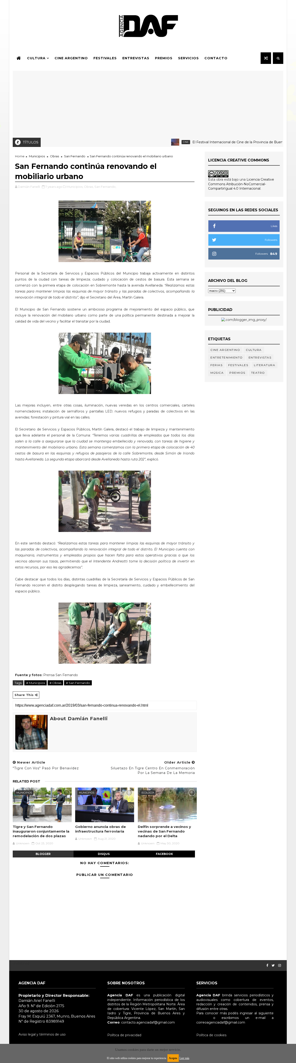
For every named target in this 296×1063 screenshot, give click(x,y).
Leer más (184, 1058)
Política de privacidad (124, 1035)
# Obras (55, 683)
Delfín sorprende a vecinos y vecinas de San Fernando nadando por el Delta (164, 831)
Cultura (36, 58)
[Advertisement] (148, 103)
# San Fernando (78, 683)
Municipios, (75, 186)
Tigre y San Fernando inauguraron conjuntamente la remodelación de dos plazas (41, 831)
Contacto (216, 58)
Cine (170, 141)
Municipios (37, 156)
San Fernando (74, 156)
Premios (164, 58)
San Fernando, (105, 186)
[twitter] (273, 965)
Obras (54, 156)
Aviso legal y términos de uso (42, 1034)
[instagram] (279, 965)
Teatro (258, 372)
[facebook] (267, 965)
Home (20, 156)
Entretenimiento (226, 357)
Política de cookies (211, 1035)
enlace (201, 1018)
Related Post (26, 781)
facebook (164, 854)
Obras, (89, 186)
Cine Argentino (71, 58)
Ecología (148, 792)
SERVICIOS (188, 58)
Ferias (216, 365)
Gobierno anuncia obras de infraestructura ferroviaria (100, 828)
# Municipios (35, 683)
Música (217, 372)
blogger (43, 854)
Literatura (264, 365)
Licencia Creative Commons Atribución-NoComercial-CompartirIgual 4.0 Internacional (241, 184)
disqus (104, 854)
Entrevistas (135, 58)
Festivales (105, 58)
